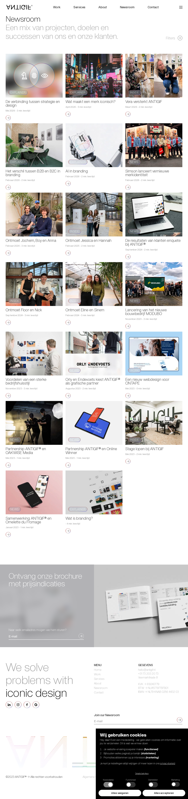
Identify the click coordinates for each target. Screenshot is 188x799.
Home (97, 681)
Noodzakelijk (108, 779)
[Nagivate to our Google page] (35, 716)
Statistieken (153, 779)
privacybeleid (167, 763)
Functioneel (131, 779)
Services (99, 690)
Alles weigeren (119, 793)
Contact (99, 704)
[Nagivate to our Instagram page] (18, 716)
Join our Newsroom (107, 726)
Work (97, 686)
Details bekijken (142, 773)
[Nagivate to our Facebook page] (27, 716)
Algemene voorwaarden (97, 788)
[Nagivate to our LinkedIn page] (9, 716)
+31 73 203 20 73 (148, 685)
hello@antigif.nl (147, 681)
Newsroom (100, 699)
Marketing (175, 779)
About (97, 695)
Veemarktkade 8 (148, 689)
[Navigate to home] (19, 7)
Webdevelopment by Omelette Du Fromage (57, 795)
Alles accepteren (164, 793)
